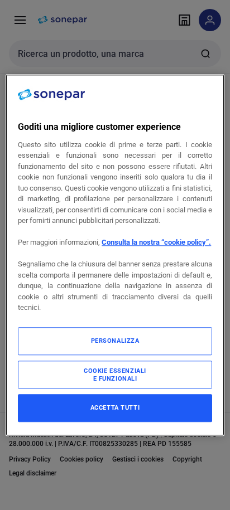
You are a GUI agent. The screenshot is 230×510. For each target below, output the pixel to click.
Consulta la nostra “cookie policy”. (156, 243)
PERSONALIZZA (115, 340)
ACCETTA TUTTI (115, 407)
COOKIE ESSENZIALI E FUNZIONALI (115, 374)
